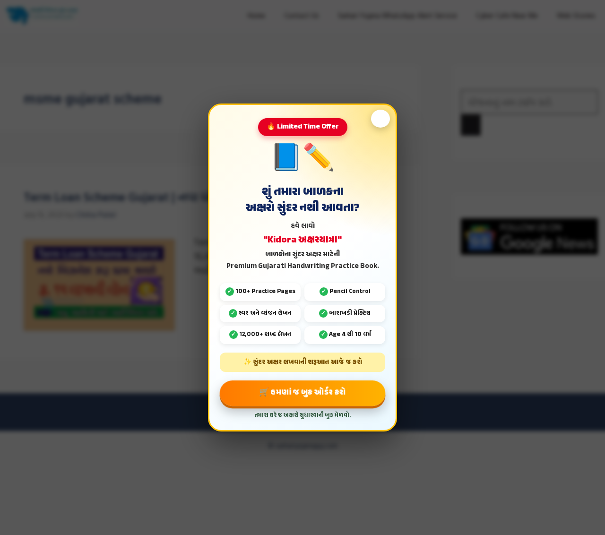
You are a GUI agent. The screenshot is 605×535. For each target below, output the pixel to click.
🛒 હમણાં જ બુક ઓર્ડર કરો (302, 392)
